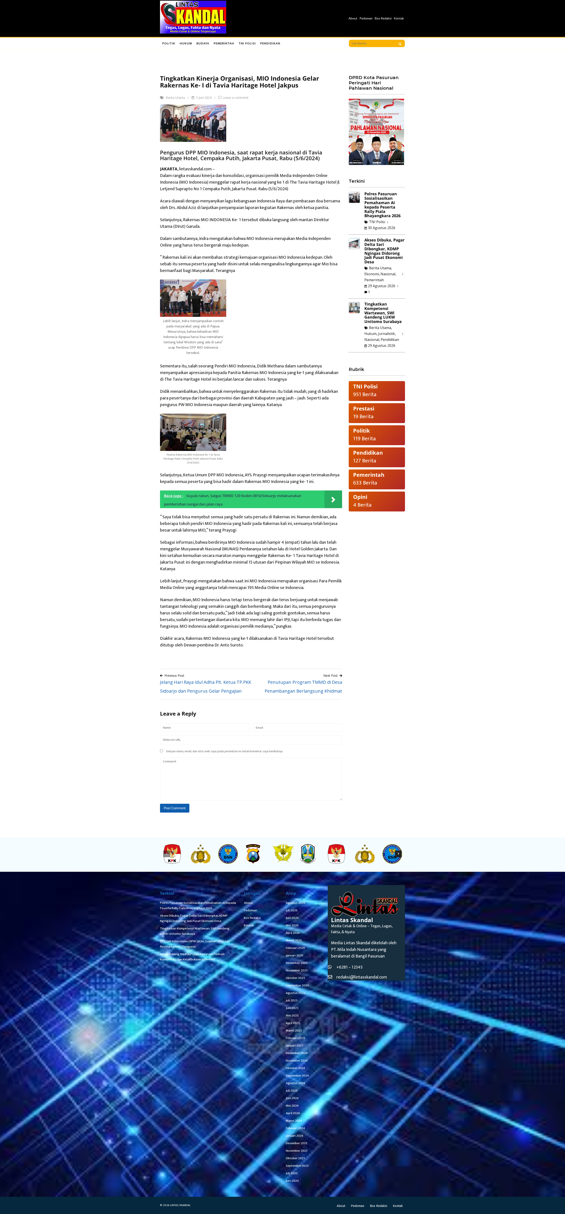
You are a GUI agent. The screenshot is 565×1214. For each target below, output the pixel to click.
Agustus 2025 (295, 993)
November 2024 (297, 1060)
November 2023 (296, 1150)
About (352, 18)
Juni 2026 (292, 918)
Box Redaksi (383, 18)
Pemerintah (224, 43)
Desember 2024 (296, 1053)
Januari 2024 (294, 1135)
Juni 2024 (292, 1098)
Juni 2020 (292, 1181)
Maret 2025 (294, 1030)
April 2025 (293, 1023)
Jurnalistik (386, 333)
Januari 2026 (294, 955)
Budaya (202, 43)
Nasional (387, 274)
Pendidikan (270, 43)
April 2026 (293, 933)
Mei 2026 (292, 925)
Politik (168, 43)
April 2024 (293, 1113)
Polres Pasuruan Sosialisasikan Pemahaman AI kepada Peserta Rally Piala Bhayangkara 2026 (382, 204)
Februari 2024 (295, 1128)
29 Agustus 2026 (381, 285)
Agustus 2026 (295, 903)
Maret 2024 (294, 1120)
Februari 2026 (295, 948)
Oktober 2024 (295, 1068)
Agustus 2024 (295, 1083)
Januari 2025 (294, 1045)
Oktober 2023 (295, 1158)
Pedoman (366, 18)
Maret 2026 (294, 940)
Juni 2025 (292, 1008)
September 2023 (297, 1165)
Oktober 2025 (295, 978)
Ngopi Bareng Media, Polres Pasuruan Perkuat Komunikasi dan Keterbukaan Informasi (192, 956)
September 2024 (297, 1075)
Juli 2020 (292, 1173)
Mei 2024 (292, 1105)
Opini (360, 496)
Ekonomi (371, 274)
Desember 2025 (296, 963)
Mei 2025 (292, 1015)
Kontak (399, 18)
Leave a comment (235, 97)
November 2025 (297, 970)
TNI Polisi (247, 43)
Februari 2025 (295, 1038)
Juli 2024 (292, 1090)
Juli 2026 (292, 910)
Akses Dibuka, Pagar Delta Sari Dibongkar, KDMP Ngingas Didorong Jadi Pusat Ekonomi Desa (384, 250)
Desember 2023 (296, 1143)
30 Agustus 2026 (381, 227)
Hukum (186, 43)
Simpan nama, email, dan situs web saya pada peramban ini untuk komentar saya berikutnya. (224, 751)
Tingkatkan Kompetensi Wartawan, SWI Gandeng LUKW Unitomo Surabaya (383, 312)
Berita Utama (175, 97)
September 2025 (297, 985)
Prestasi (363, 408)
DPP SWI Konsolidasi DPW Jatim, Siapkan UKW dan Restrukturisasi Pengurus (195, 944)
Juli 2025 (292, 1000)
